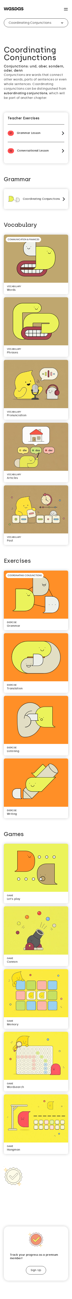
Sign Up (36, 1270)
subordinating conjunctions (25, 93)
